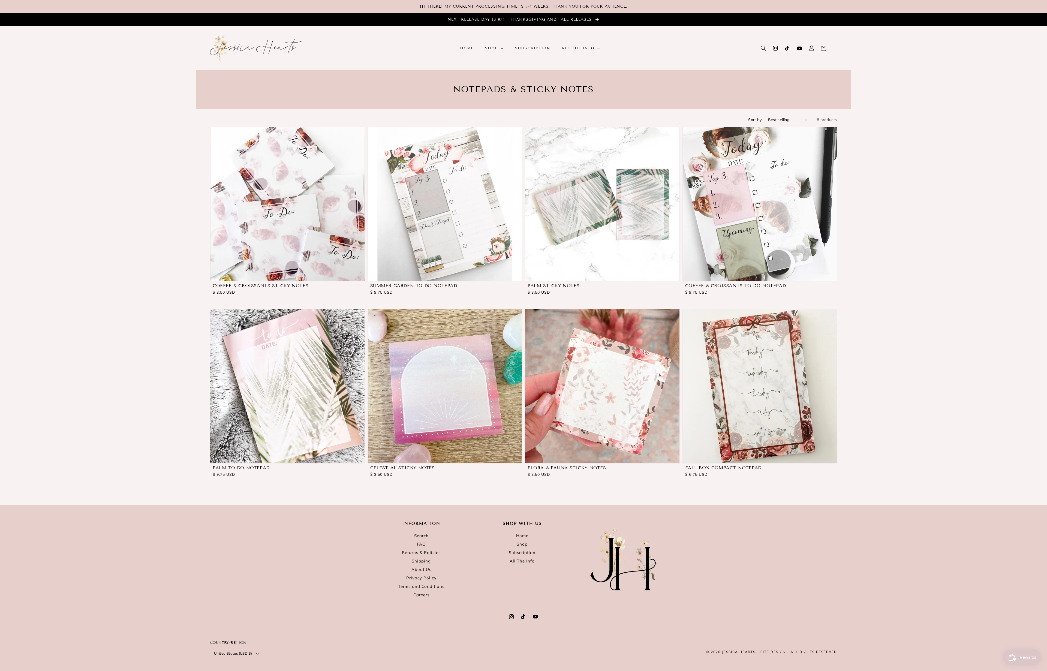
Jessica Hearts (739, 652)
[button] (763, 48)
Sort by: (755, 119)
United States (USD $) (233, 653)
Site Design (773, 652)
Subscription (522, 552)
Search (421, 535)
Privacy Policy (421, 577)
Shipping (421, 561)
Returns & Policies (421, 552)
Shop (522, 544)
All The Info (522, 561)
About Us (421, 569)
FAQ (421, 544)
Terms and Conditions (421, 586)
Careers (421, 594)
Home (522, 535)
